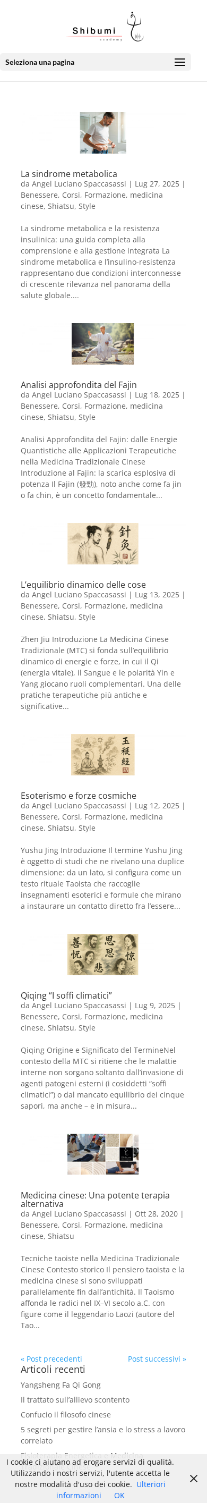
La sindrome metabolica (69, 174)
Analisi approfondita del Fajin (79, 385)
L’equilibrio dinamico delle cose (83, 584)
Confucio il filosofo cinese (66, 1414)
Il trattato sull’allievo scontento (75, 1400)
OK (119, 1495)
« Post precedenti (51, 1359)
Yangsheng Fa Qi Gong (61, 1385)
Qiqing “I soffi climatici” (66, 995)
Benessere (39, 195)
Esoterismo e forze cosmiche (78, 795)
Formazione (105, 195)
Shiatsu (61, 206)
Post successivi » (157, 1359)
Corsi (71, 195)
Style (87, 206)
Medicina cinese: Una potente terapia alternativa (95, 1199)
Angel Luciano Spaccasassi (79, 184)
